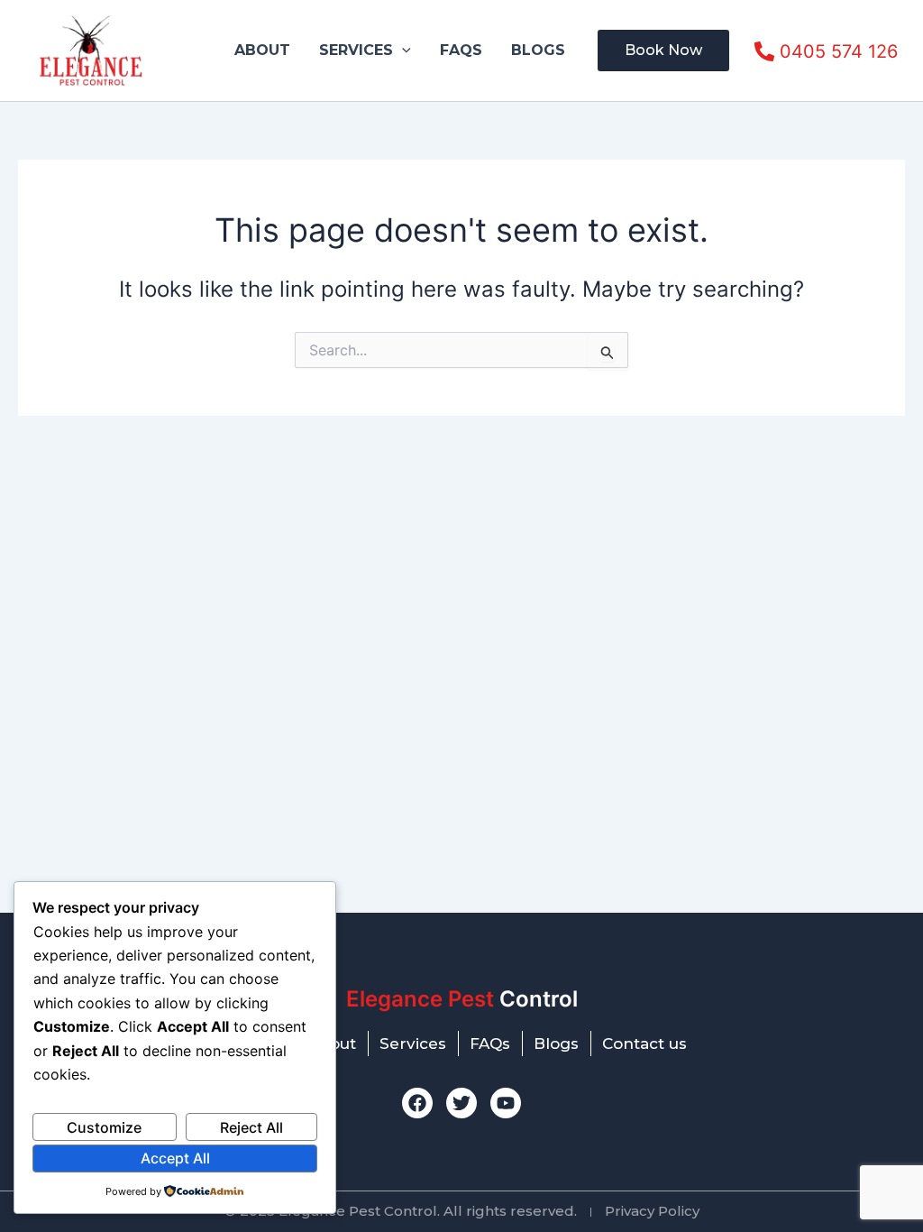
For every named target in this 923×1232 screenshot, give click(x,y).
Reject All (251, 1127)
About (262, 50)
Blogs (538, 50)
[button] (402, 50)
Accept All (175, 1158)
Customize (104, 1127)
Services (356, 50)
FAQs (461, 50)
